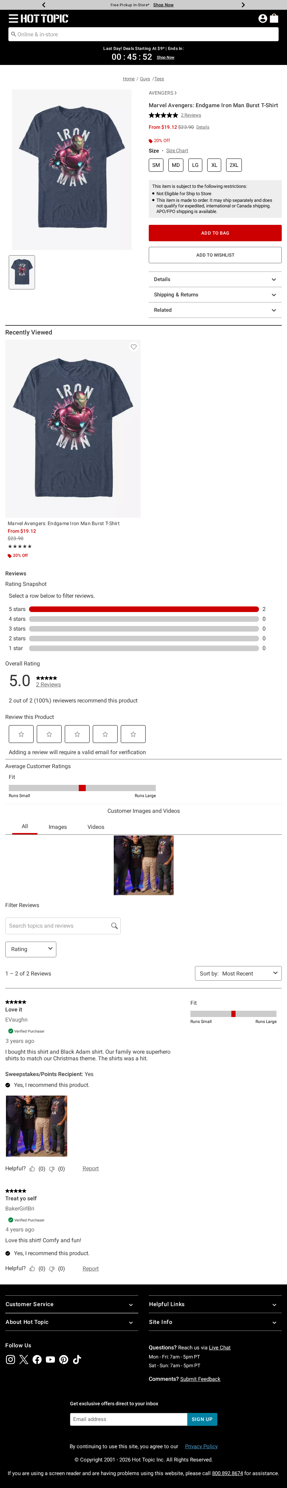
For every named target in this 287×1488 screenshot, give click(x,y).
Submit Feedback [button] (200, 1379)
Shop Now (163, 4)
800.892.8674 (227, 1473)
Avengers (161, 93)
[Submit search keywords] (13, 34)
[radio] (156, 165)
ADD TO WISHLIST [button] (215, 255)
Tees (159, 78)
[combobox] (143, 34)
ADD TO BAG (215, 233)
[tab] (21, 272)
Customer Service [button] (30, 1304)
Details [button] (202, 127)
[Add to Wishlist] (134, 347)
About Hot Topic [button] (27, 1322)
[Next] (243, 5)
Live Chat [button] (220, 1348)
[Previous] (43, 5)
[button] (12, 18)
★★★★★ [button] (20, 546)
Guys (145, 78)
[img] (10, 1359)
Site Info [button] (160, 1322)
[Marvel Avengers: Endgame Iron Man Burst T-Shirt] (73, 428)
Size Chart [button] (177, 150)
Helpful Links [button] (167, 1304)
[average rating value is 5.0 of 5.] (165, 115)
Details (162, 279)
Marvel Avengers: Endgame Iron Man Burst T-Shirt (64, 523)
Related (163, 310)
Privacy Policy (201, 1446)
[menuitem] (274, 18)
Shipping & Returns (176, 295)
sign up (202, 1419)
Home (129, 78)
